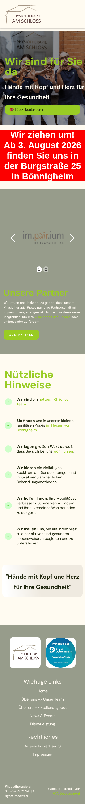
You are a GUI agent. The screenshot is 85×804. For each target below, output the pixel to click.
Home (43, 691)
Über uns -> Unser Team (42, 699)
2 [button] (46, 269)
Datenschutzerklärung (43, 746)
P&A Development (66, 793)
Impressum (42, 754)
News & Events (42, 715)
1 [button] (39, 269)
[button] (13, 238)
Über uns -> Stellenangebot (43, 707)
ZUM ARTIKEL (21, 334)
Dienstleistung (42, 724)
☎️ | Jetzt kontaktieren (26, 109)
